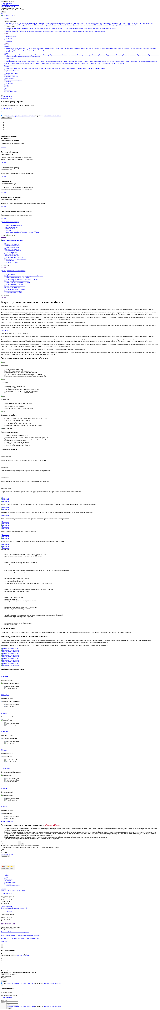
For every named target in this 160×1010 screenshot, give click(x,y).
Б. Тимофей (5, 695)
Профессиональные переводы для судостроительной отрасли (23, 276)
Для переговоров (135, 48)
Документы (8, 41)
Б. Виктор (4, 750)
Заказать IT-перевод (10, 252)
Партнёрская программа (12, 885)
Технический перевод (42, 55)
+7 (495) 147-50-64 (6, 3)
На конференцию (115, 48)
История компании (10, 36)
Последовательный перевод (27, 48)
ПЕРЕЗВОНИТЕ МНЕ (8, 924)
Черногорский (106, 23)
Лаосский (87, 28)
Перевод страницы (34, 56)
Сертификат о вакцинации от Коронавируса (46, 63)
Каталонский (105, 25)
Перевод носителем (45, 68)
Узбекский (14, 31)
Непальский (94, 28)
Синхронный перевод (11, 48)
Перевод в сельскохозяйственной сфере (16, 277)
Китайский (7, 28)
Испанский (23, 23)
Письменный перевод (8, 52)
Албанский (15, 25)
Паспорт (7, 61)
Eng (2, 13)
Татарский (132, 25)
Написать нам (5, 856)
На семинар (95, 48)
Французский (40, 23)
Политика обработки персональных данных (15, 932)
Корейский (40, 28)
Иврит (136, 23)
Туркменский (66, 31)
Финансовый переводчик (12, 287)
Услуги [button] (6, 43)
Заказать (3, 147)
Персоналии (8, 38)
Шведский (97, 25)
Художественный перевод (114, 55)
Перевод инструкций (11, 56)
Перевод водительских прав (31, 61)
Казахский (7, 31)
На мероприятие (105, 48)
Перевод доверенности (70, 61)
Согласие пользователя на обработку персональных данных (20, 935)
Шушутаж (50, 48)
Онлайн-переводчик (10, 91)
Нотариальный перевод (9, 59)
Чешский (69, 25)
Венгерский (39, 25)
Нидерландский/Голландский (119, 25)
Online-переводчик (10, 882)
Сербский (91, 23)
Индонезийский (69, 28)
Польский (63, 25)
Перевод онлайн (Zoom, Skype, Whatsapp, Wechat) (69, 48)
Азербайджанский (48, 31)
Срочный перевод (32, 68)
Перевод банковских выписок (99, 61)
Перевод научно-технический (13, 257)
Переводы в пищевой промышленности (17, 282)
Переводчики (8, 83)
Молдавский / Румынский (51, 25)
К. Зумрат (4, 788)
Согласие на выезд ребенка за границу (112, 63)
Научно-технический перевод (59, 55)
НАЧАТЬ (21, 844)
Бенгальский (53, 28)
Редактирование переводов (13, 291)
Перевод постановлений (116, 61)
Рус (3, 11)
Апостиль (23, 68)
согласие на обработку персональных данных (20, 116)
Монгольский (16, 28)
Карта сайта (4, 941)
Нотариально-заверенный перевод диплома (75, 63)
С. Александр (5, 768)
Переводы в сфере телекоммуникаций (16, 281)
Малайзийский (79, 28)
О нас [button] (6, 33)
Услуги (6, 875)
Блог (5, 88)
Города (6, 85)
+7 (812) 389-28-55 (6, 911)
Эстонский (141, 23)
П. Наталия (4, 731)
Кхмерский (102, 28)
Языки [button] (6, 20)
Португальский (50, 23)
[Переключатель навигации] (14, 15)
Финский (83, 25)
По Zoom (88, 48)
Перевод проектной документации (148, 55)
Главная (6, 18)
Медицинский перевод (76, 55)
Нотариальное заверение (12, 68)
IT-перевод (102, 55)
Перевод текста (23, 56)
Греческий (76, 25)
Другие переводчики (7, 821)
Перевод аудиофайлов (58, 68)
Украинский (59, 23)
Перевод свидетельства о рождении (51, 61)
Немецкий (16, 23)
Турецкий (74, 31)
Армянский (58, 31)
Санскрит (60, 28)
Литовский (7, 25)
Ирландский (23, 25)
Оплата (6, 86)
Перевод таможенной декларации (15, 289)
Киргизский (22, 31)
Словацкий (31, 25)
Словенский (129, 23)
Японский (33, 28)
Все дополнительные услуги (13, 292)
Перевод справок (94, 63)
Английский (8, 23)
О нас (6, 874)
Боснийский (98, 23)
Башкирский (101, 31)
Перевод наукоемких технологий (14, 284)
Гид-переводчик (42, 48)
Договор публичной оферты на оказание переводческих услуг (20, 938)
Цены (6, 877)
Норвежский (90, 25)
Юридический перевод (11, 55)
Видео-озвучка (70, 68)
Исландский (83, 23)
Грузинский (30, 31)
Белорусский (75, 23)
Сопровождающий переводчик (36, 50)
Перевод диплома (15, 61)
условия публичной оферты (52, 116)
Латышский (149, 23)
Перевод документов (129, 55)
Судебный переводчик (19, 50)
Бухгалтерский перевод (91, 55)
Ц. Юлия (4, 807)
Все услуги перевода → (11, 70)
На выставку (126, 48)
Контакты (7, 90)
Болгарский (67, 23)
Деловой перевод (146, 48)
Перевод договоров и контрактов (135, 61)
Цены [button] (6, 71)
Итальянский (31, 23)
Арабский (81, 31)
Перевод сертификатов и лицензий (21, 63)
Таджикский (38, 31)
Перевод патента (9, 274)
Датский (122, 23)
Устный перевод (7, 45)
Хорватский (115, 23)
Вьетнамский (25, 28)
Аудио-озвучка (80, 68)
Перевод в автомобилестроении (14, 286)
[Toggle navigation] (2, 95)
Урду (107, 28)
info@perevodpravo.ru (8, 6)
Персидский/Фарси (91, 31)
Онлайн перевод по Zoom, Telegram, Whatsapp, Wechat (21, 232)
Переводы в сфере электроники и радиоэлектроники (21, 279)
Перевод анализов (83, 61)
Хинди (46, 28)
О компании (8, 35)
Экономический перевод (27, 55)
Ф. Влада (4, 713)
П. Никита (4, 676)
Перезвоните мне (6, 117)
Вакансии (7, 40)
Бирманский (113, 28)
